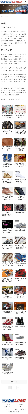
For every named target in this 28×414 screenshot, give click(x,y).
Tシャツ (7, 409)
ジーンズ (21, 404)
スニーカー (7, 404)
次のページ (14, 381)
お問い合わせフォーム (20, 409)
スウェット (7, 406)
